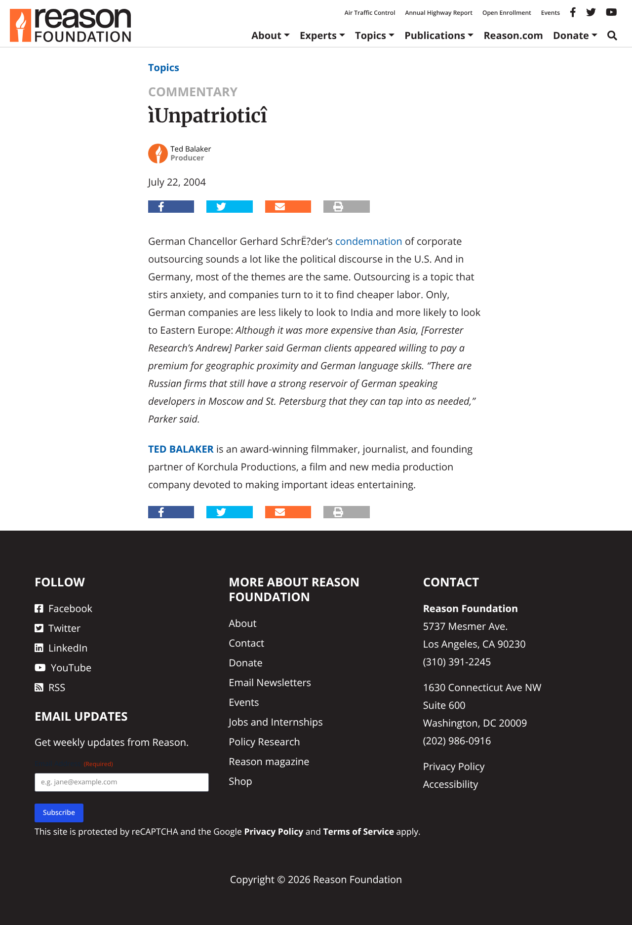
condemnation (368, 241)
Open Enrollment (506, 12)
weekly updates (88, 742)
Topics (370, 35)
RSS (56, 687)
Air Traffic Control (370, 12)
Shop (240, 781)
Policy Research (264, 741)
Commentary (192, 91)
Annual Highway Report (438, 12)
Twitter (64, 628)
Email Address (74, 764)
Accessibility (450, 784)
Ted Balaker (181, 449)
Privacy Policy (454, 766)
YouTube (71, 667)
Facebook (70, 608)
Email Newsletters (270, 682)
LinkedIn (68, 648)
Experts (318, 35)
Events (550, 12)
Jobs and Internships (275, 722)
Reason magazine (269, 761)
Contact (246, 643)
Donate (571, 35)
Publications (434, 35)
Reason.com (513, 35)
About (266, 35)
